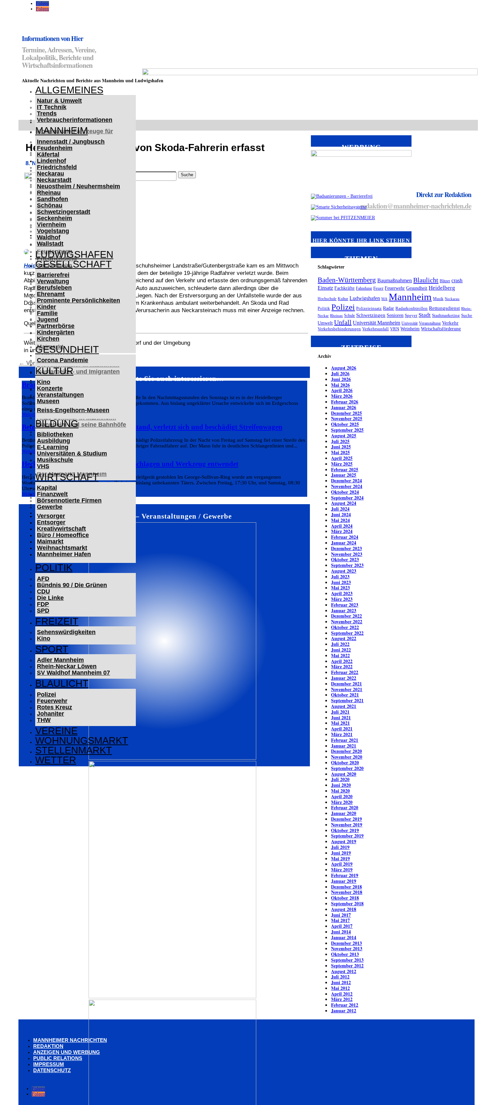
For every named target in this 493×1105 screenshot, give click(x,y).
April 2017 (341, 925)
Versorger (51, 516)
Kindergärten (55, 332)
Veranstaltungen (60, 394)
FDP (43, 604)
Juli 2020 (340, 779)
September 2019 (347, 835)
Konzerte (50, 388)
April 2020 (341, 796)
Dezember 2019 (346, 818)
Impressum (48, 1064)
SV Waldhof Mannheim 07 (73, 672)
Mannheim (61, 130)
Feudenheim (54, 148)
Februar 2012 (344, 1004)
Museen (48, 401)
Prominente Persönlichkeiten (78, 300)
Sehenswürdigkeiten (66, 632)
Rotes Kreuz (54, 707)
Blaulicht (62, 683)
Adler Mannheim (60, 660)
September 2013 (347, 959)
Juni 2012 (341, 982)
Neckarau (50, 173)
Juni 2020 (341, 784)
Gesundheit (67, 349)
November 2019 (346, 824)
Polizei (46, 694)
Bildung (56, 423)
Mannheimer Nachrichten (70, 1040)
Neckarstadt (54, 180)
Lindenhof (51, 160)
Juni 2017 (341, 914)
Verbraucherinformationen (74, 119)
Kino (43, 382)
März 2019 (341, 869)
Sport (51, 649)
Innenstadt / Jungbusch (71, 141)
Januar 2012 (343, 1010)
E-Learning (52, 447)
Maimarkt (50, 541)
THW (44, 720)
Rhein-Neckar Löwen (67, 666)
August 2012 (343, 971)
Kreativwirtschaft (61, 528)
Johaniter (50, 713)
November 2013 (346, 948)
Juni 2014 (341, 931)
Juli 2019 (340, 847)
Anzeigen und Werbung (66, 1052)
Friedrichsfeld (57, 167)
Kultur (54, 371)
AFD (43, 578)
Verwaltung (53, 281)
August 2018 (343, 909)
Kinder (46, 306)
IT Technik (51, 107)
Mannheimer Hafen (64, 554)
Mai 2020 (340, 790)
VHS (43, 466)
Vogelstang (53, 231)
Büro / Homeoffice (63, 535)
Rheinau (49, 192)
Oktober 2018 (345, 897)
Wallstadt (50, 243)
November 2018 (346, 892)
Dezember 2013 (346, 943)
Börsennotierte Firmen (69, 500)
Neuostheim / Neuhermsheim (78, 186)
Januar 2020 (343, 813)
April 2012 (341, 993)
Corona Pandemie (62, 360)
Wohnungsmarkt (81, 740)
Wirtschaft (67, 477)
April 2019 (341, 863)
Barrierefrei (53, 275)
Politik (53, 567)
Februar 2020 (344, 807)
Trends (47, 113)
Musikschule (55, 460)
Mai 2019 (340, 858)
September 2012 (347, 965)
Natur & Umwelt (59, 100)
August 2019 (343, 841)
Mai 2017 (340, 920)
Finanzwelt (52, 494)
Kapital (47, 487)
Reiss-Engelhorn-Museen (73, 410)
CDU (43, 591)
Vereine (56, 730)
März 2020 (341, 802)
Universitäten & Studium (72, 453)
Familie (47, 313)
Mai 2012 (340, 988)
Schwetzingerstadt (63, 211)
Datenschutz (52, 1070)
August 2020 (343, 773)
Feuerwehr (52, 701)
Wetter (55, 760)
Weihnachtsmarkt (62, 547)
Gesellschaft (73, 264)
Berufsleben (54, 287)
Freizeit (56, 621)
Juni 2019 (341, 852)
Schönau (49, 205)
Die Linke (50, 597)
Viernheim (51, 224)
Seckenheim (54, 218)
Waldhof (48, 237)
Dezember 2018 (346, 886)
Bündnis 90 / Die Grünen (72, 585)
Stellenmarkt (73, 750)
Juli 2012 (340, 976)
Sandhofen (52, 199)
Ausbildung (53, 440)
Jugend (47, 319)
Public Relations (57, 1058)
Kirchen (48, 338)
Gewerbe (49, 506)
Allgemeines (69, 90)
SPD (43, 610)
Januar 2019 (343, 880)
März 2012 (341, 999)
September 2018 (347, 903)
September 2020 (347, 768)
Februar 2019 (344, 875)
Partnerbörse (55, 326)
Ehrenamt (51, 294)
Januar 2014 (343, 937)
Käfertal (48, 154)
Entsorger (51, 522)
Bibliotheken (55, 434)
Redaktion (48, 1046)
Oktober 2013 (345, 954)
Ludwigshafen (74, 254)
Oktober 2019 (345, 830)
